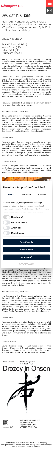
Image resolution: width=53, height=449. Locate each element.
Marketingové (17, 233)
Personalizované (19, 222)
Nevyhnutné (17, 217)
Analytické (16, 228)
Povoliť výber (26, 249)
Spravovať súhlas (32, 447)
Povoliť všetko (26, 242)
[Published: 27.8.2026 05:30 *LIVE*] (17, 443)
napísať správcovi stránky (25, 445)
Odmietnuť (26, 257)
